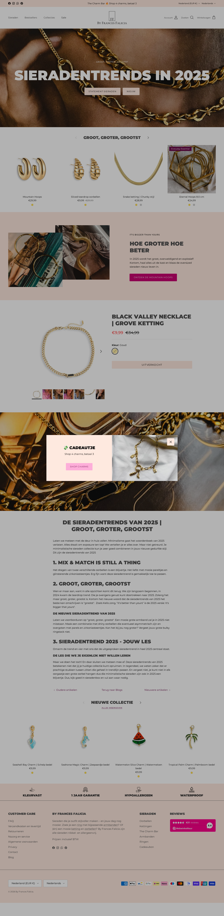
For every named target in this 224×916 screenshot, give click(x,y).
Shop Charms (79, 466)
